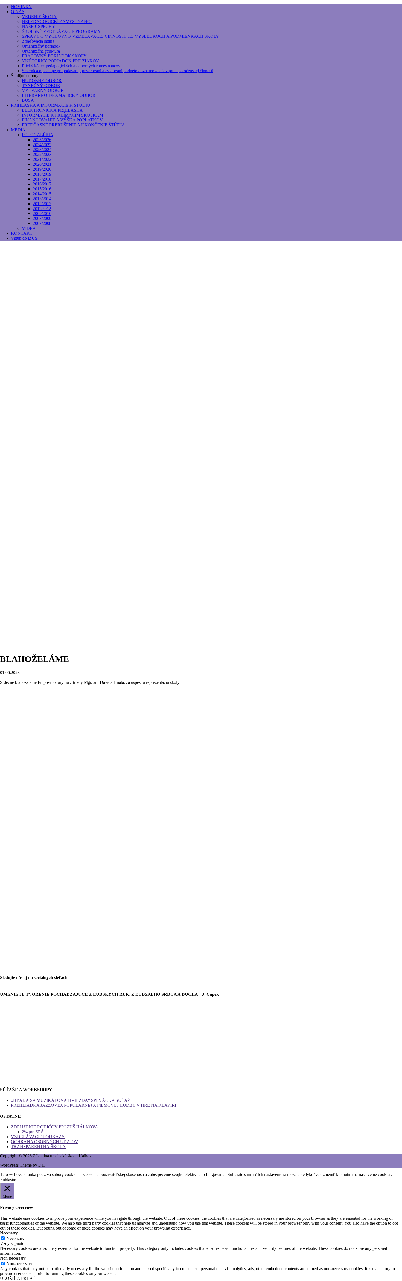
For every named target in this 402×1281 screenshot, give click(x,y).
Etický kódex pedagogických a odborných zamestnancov (71, 65)
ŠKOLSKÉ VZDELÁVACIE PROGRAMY (61, 31)
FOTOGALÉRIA (37, 134)
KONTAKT (22, 233)
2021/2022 (42, 159)
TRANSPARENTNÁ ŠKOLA (38, 1146)
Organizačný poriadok (41, 46)
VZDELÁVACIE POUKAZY (38, 1136)
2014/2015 (42, 193)
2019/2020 (42, 169)
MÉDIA (18, 129)
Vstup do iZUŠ (24, 238)
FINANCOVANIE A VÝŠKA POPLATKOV (62, 120)
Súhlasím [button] (8, 1179)
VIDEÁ (29, 228)
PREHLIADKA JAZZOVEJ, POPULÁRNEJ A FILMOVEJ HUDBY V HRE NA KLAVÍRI (93, 1105)
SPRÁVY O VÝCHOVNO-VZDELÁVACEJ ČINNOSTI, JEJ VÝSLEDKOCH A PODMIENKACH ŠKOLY (120, 36)
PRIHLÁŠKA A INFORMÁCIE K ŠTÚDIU (50, 105)
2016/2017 (42, 184)
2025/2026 (42, 139)
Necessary (15, 1238)
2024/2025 (42, 144)
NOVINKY (21, 6)
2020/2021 (42, 164)
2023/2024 (42, 149)
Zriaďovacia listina (38, 41)
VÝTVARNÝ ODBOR (43, 90)
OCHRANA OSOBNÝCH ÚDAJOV (44, 1141)
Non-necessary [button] (13, 1258)
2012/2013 (42, 203)
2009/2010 (42, 213)
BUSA (28, 100)
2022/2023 (42, 154)
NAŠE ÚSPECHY (38, 26)
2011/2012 (42, 208)
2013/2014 (42, 198)
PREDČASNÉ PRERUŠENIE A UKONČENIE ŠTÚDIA (73, 125)
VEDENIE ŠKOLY (39, 16)
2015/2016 (42, 189)
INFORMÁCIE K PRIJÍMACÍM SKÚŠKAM (62, 115)
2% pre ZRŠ (32, 1131)
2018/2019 (42, 174)
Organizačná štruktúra (41, 51)
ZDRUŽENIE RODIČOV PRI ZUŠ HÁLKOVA (54, 1127)
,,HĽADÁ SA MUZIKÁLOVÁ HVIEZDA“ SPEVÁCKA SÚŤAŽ (70, 1100)
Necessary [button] (9, 1233)
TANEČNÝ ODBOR (41, 85)
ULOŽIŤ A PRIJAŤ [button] (18, 1278)
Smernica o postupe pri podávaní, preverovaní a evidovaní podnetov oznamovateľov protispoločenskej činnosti (117, 70)
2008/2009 (42, 218)
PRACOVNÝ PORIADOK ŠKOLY (54, 56)
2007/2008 (42, 223)
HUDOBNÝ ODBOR (42, 80)
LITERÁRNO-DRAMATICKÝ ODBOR (58, 95)
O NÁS (17, 11)
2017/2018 (42, 179)
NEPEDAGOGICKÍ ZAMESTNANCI (57, 21)
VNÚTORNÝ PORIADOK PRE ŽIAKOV (60, 61)
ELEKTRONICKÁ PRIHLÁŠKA (52, 110)
